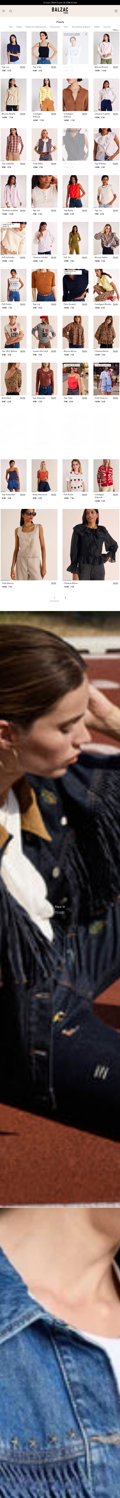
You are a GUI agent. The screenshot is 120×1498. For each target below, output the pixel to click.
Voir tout (107, 26)
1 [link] (54, 597)
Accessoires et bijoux (81, 26)
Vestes (19, 26)
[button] (10, 11)
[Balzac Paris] (60, 10)
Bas (10, 26)
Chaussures (55, 26)
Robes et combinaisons (36, 26)
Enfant (97, 26)
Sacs (66, 26)
